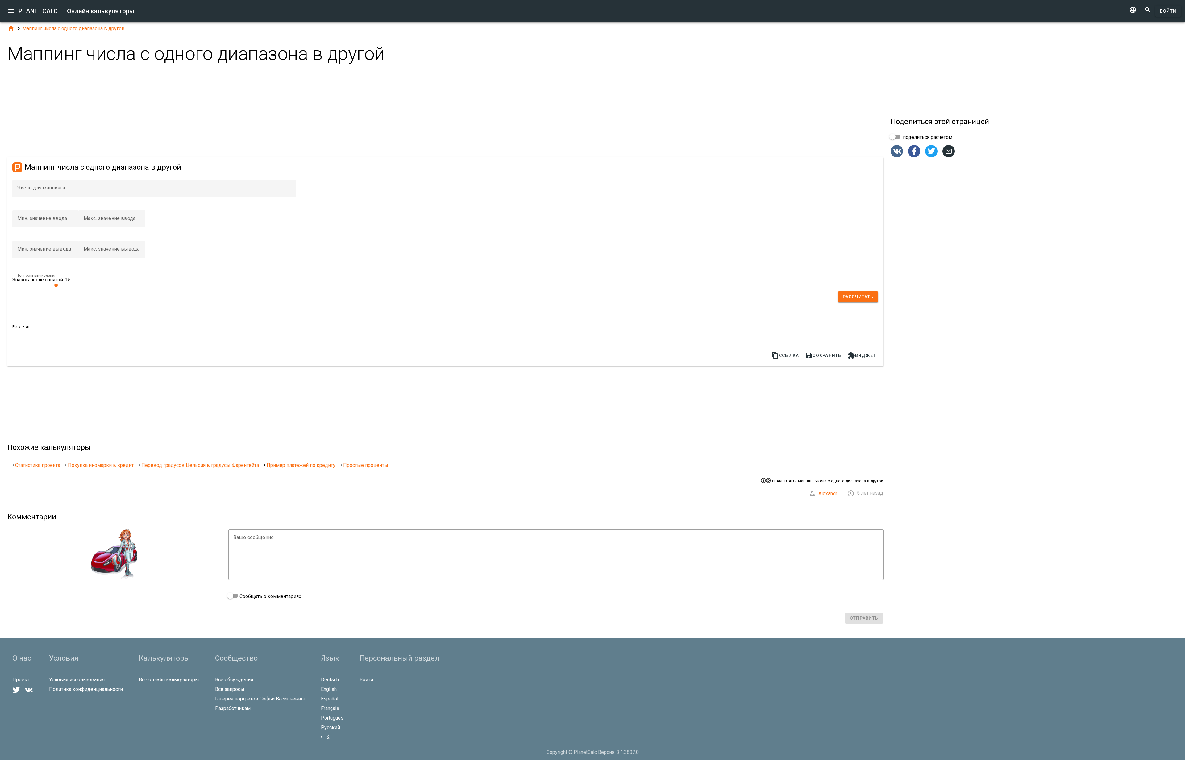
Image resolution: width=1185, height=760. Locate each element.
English (329, 689)
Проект (20, 680)
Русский (330, 727)
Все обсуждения (234, 680)
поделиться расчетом (927, 137)
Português (332, 718)
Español (329, 699)
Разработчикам (233, 708)
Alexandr (827, 493)
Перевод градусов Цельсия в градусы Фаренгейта (200, 465)
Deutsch (330, 680)
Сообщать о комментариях (269, 596)
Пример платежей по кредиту (301, 465)
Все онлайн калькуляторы (169, 680)
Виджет (862, 355)
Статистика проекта (37, 465)
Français (330, 708)
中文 (326, 737)
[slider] (41, 284)
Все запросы (229, 689)
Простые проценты (365, 465)
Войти (1168, 11)
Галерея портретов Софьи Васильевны (260, 699)
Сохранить (823, 355)
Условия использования (77, 680)
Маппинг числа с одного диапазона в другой (73, 28)
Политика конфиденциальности (86, 689)
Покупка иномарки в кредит (101, 465)
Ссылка (785, 355)
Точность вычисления (36, 275)
